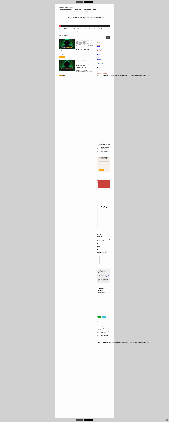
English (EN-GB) (89, 46)
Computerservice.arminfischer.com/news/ (82, 45)
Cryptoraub (85, 46)
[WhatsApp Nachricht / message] (87, 17)
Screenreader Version (88, 419)
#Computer (90, 40)
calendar (89, 28)
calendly (104, 316)
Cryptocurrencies (80, 46)
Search (108, 37)
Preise (98, 67)
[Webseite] (68, 17)
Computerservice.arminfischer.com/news (77, 10)
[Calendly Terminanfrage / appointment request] (92, 18)
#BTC (84, 40)
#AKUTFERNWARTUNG (84, 39)
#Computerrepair (78, 41)
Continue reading (61, 56)
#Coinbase (87, 40)
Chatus (85, 28)
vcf (94, 28)
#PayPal (88, 43)
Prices (98, 66)
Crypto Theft (90, 45)
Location (100, 28)
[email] (80, 17)
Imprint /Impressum (65, 28)
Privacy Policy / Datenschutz (76, 28)
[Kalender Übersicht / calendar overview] (77, 18)
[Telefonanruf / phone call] (74, 17)
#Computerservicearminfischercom (81, 42)
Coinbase (83, 44)
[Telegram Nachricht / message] (98, 17)
